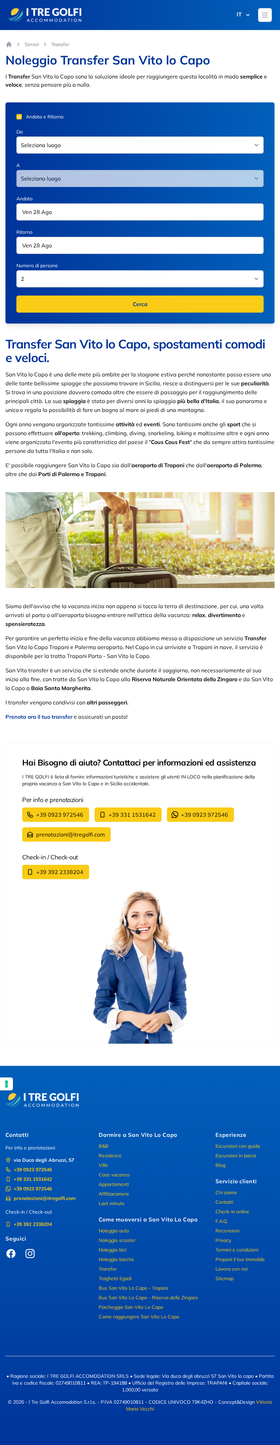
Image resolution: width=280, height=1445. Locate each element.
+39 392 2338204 (59, 872)
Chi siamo (226, 1192)
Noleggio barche (116, 1259)
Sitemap (224, 1278)
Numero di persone (37, 265)
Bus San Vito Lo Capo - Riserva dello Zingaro (148, 1297)
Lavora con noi (231, 1269)
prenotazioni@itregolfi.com (70, 834)
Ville (103, 1165)
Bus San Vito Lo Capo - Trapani (133, 1288)
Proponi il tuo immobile (240, 1259)
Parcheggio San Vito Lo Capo (131, 1307)
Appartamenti (114, 1184)
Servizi (32, 44)
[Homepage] (8, 44)
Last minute (112, 1203)
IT (239, 14)
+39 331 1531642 (132, 814)
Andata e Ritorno (45, 117)
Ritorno (24, 232)
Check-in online (232, 1211)
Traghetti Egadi (115, 1278)
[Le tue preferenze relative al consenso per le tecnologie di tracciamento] (6, 1083)
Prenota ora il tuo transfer (38, 716)
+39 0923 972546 (59, 814)
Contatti (224, 1202)
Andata (24, 199)
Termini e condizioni (236, 1250)
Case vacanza (114, 1175)
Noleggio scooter (117, 1240)
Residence (110, 1156)
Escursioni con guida (237, 1146)
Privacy (223, 1240)
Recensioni (227, 1231)
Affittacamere (114, 1194)
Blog (220, 1165)
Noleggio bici (112, 1250)
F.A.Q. (221, 1221)
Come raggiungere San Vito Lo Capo (139, 1317)
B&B (104, 1146)
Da (19, 132)
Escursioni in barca (235, 1156)
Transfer (108, 1269)
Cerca (140, 304)
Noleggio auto (114, 1231)
